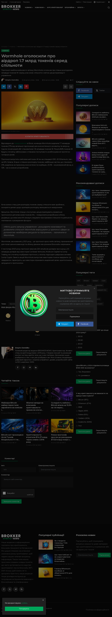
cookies (24, 603)
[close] (43, 600)
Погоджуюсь (24, 609)
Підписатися (75, 317)
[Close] (94, 288)
